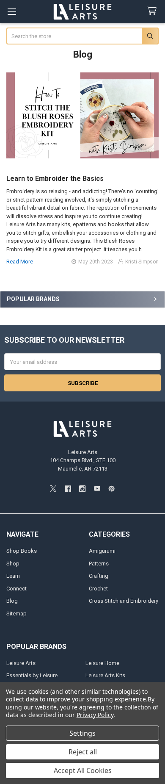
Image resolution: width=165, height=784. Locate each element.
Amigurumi (102, 551)
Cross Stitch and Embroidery (123, 601)
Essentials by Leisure (32, 675)
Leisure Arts (21, 663)
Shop (12, 563)
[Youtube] (97, 488)
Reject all (83, 751)
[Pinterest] (111, 488)
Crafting (98, 576)
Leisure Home (102, 663)
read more (19, 261)
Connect (16, 588)
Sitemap (16, 613)
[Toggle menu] (11, 11)
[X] (53, 488)
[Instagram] (82, 488)
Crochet (98, 588)
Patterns (99, 563)
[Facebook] (68, 488)
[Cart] (153, 11)
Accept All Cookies (83, 770)
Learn (13, 576)
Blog (12, 601)
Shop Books (21, 551)
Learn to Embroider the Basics (55, 179)
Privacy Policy (95, 715)
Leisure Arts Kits (105, 675)
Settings (82, 733)
